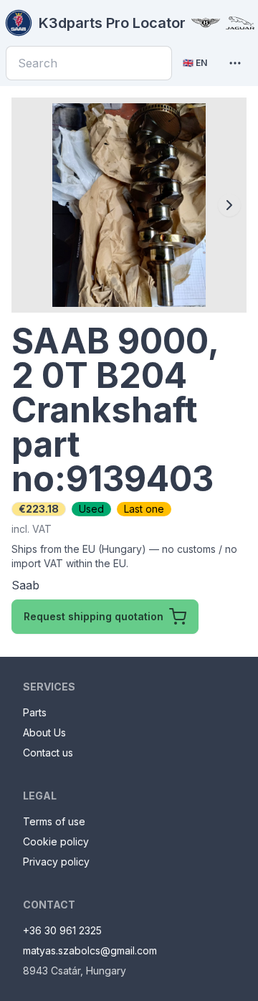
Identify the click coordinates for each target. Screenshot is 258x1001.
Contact (49, 904)
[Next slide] (229, 205)
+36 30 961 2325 (62, 930)
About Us (44, 732)
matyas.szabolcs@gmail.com (90, 950)
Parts (35, 712)
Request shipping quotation (93, 616)
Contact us (48, 752)
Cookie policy (56, 841)
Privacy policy (56, 861)
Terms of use (54, 821)
